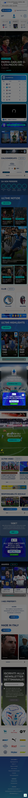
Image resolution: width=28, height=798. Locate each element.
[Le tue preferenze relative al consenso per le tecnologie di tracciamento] (25, 795)
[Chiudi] (23, 395)
